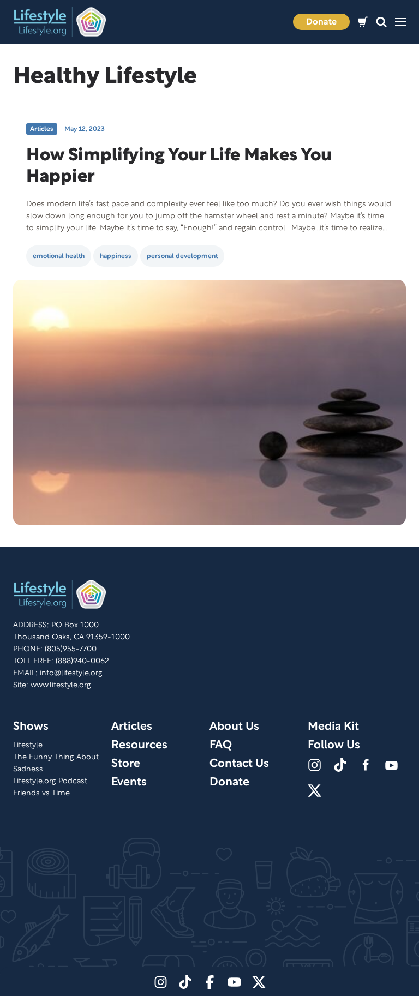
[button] (381, 22)
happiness (115, 256)
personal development (182, 256)
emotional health (59, 256)
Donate (321, 22)
